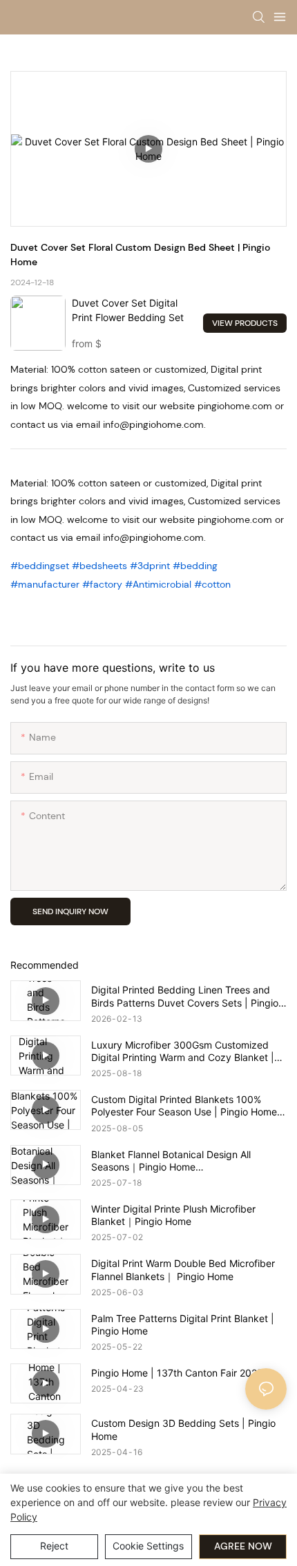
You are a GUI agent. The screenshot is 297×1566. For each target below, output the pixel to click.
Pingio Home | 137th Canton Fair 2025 (177, 1373)
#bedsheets (99, 565)
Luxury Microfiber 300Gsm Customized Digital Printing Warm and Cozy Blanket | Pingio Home (182, 1051)
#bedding (195, 565)
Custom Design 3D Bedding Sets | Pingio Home (183, 1429)
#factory (102, 584)
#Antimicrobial (158, 584)
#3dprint (150, 565)
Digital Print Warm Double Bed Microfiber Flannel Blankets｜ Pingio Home (183, 1269)
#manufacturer (44, 584)
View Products (245, 323)
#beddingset (39, 565)
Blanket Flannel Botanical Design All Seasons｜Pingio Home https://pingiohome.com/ (171, 1160)
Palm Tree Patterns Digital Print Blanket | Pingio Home (182, 1324)
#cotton (212, 584)
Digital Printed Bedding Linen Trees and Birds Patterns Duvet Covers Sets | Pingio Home (184, 996)
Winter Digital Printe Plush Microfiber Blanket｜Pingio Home (173, 1215)
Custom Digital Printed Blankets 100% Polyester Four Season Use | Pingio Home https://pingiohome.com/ (184, 1105)
